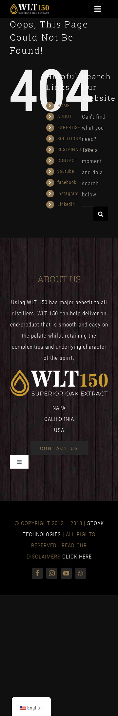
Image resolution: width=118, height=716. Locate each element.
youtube (65, 171)
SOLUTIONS (69, 138)
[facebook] (37, 573)
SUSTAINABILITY (74, 149)
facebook (66, 182)
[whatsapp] (80, 573)
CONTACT (67, 160)
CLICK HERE (77, 556)
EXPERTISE (68, 127)
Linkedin (66, 204)
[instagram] (51, 573)
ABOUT (64, 116)
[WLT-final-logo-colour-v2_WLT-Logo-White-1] (29, 6)
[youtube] (66, 573)
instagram (68, 193)
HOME (63, 105)
